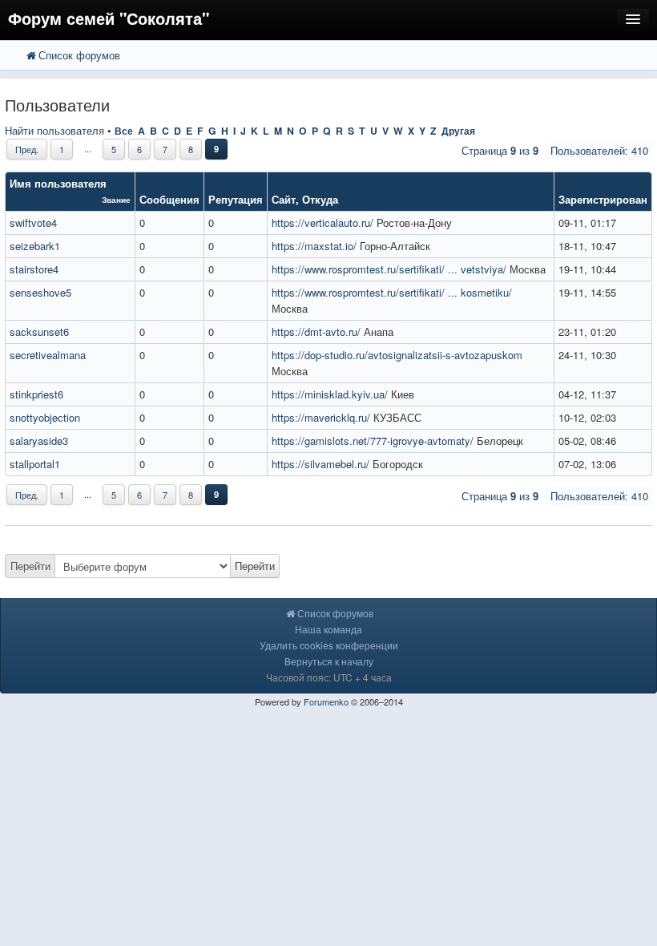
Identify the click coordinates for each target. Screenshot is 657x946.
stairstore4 (34, 269)
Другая (458, 130)
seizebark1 (35, 245)
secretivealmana (48, 354)
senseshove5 (40, 292)
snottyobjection (45, 417)
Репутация (235, 199)
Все (124, 130)
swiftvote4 (33, 222)
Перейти (30, 565)
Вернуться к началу (328, 661)
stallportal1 (35, 463)
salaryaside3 (39, 440)
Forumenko (326, 701)
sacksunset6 (39, 331)
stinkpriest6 (36, 394)
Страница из (500, 150)
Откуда (320, 199)
